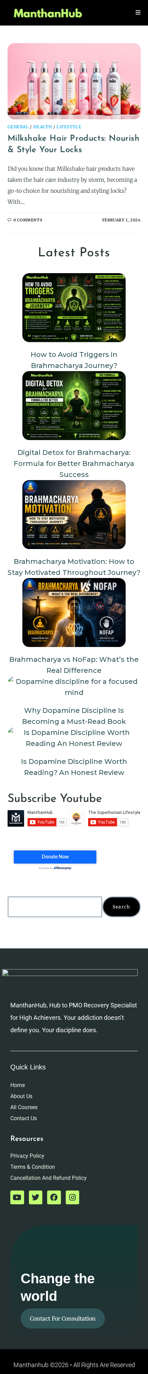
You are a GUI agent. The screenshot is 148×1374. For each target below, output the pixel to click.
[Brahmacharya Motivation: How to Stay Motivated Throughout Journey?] (74, 514)
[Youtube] (17, 1197)
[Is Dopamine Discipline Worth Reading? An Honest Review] (74, 738)
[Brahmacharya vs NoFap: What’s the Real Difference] (74, 612)
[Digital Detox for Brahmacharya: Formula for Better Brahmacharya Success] (74, 405)
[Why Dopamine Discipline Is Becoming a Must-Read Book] (74, 687)
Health (42, 126)
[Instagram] (73, 1197)
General (18, 126)
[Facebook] (54, 1197)
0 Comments (27, 220)
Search (121, 907)
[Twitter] (36, 1197)
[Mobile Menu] (138, 12)
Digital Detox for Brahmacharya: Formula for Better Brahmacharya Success (74, 463)
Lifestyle (68, 126)
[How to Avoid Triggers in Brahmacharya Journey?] (74, 307)
